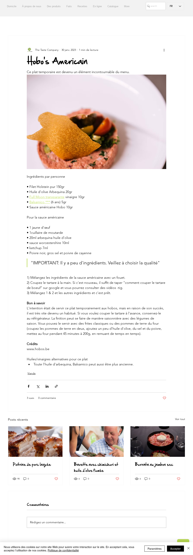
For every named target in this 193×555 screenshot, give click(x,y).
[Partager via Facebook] (28, 386)
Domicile (118, 24)
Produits (44, 24)
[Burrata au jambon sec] (157, 441)
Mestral (135, 24)
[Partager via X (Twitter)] (38, 386)
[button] (180, 23)
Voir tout (180, 419)
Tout (10, 24)
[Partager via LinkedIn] (47, 386)
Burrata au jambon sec (154, 464)
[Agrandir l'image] (96, 122)
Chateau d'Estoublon (91, 24)
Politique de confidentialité (63, 550)
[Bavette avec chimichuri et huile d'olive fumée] (96, 441)
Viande (32, 373)
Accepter (175, 548)
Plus (166, 24)
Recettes (26, 24)
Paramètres (155, 548)
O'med (152, 24)
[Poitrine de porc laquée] (35, 441)
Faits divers (64, 24)
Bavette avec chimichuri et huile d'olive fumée (96, 467)
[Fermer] (188, 548)
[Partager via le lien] (56, 386)
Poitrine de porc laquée (32, 464)
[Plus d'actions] (164, 50)
